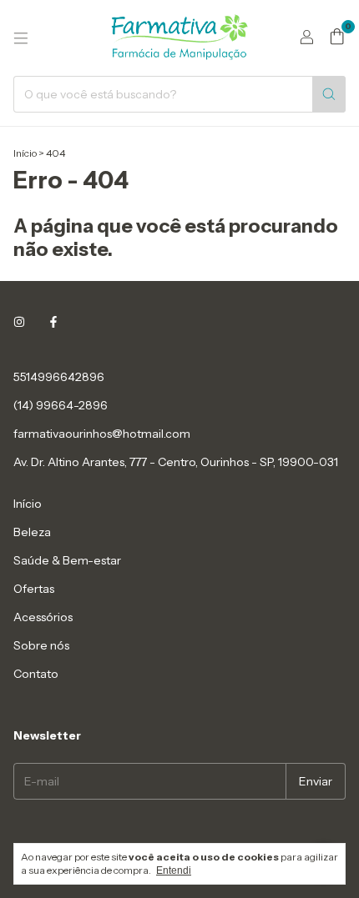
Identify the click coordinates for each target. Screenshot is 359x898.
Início (25, 153)
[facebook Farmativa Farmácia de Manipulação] (53, 321)
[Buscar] (329, 94)
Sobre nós (41, 645)
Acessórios (43, 617)
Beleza (32, 531)
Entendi (173, 870)
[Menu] (20, 38)
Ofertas (33, 588)
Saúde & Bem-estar (67, 560)
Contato (35, 673)
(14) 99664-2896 (60, 405)
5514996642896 (58, 376)
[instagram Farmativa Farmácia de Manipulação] (19, 321)
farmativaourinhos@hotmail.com (101, 433)
